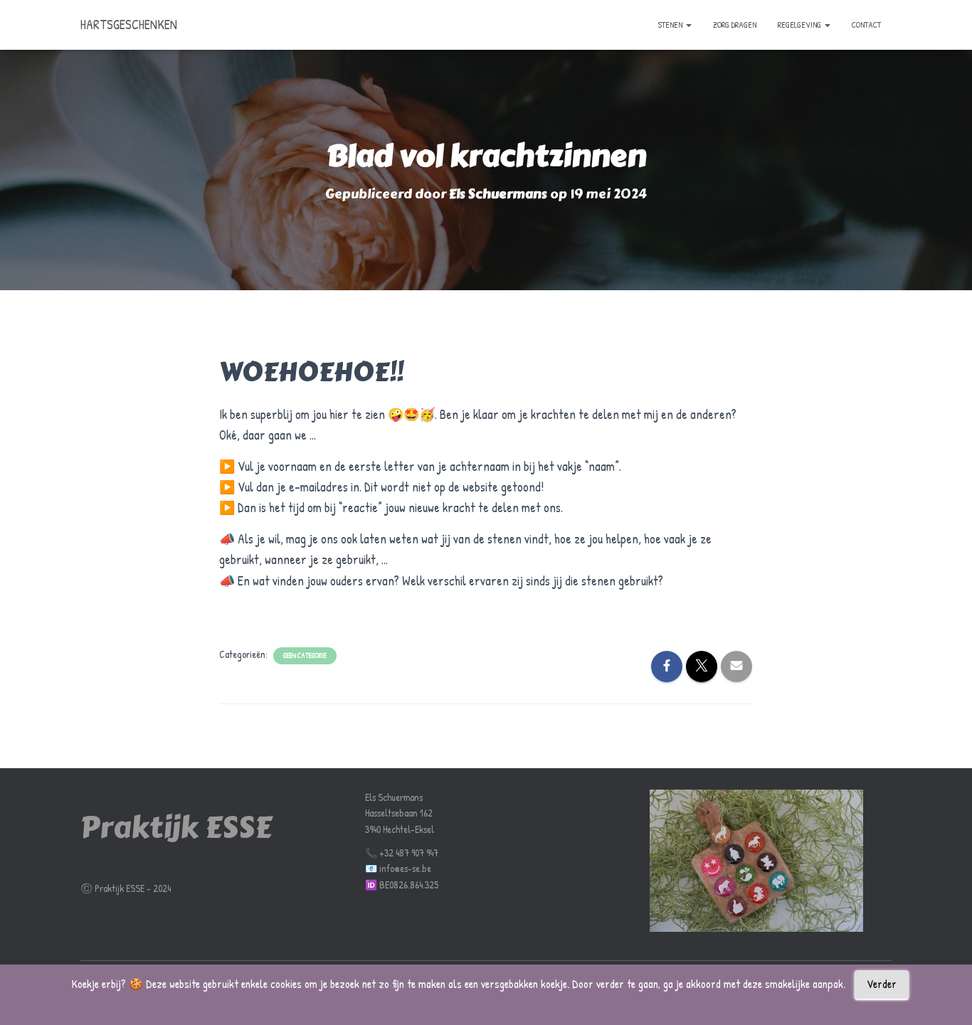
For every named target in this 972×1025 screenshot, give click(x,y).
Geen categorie (305, 655)
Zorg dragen (734, 24)
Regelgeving (800, 24)
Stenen (671, 24)
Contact (866, 24)
